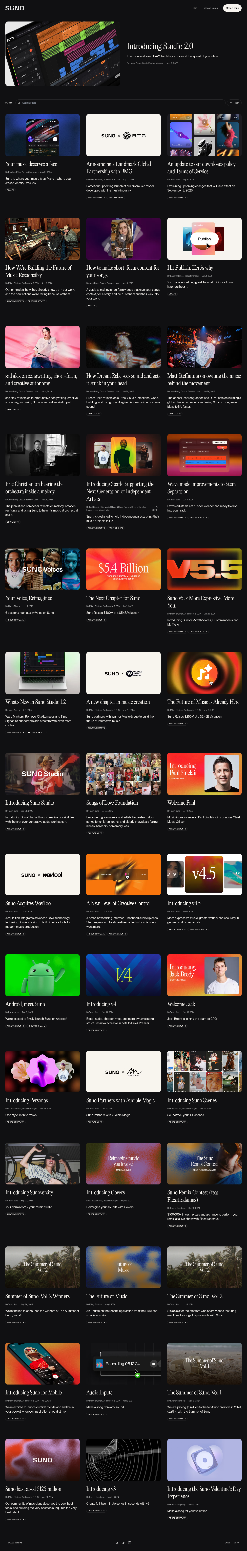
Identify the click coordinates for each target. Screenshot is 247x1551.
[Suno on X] (117, 1542)
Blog (195, 8)
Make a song (232, 8)
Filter (236, 102)
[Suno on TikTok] (123, 1542)
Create (227, 1543)
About (236, 1543)
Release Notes (210, 8)
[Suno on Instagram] (129, 1542)
